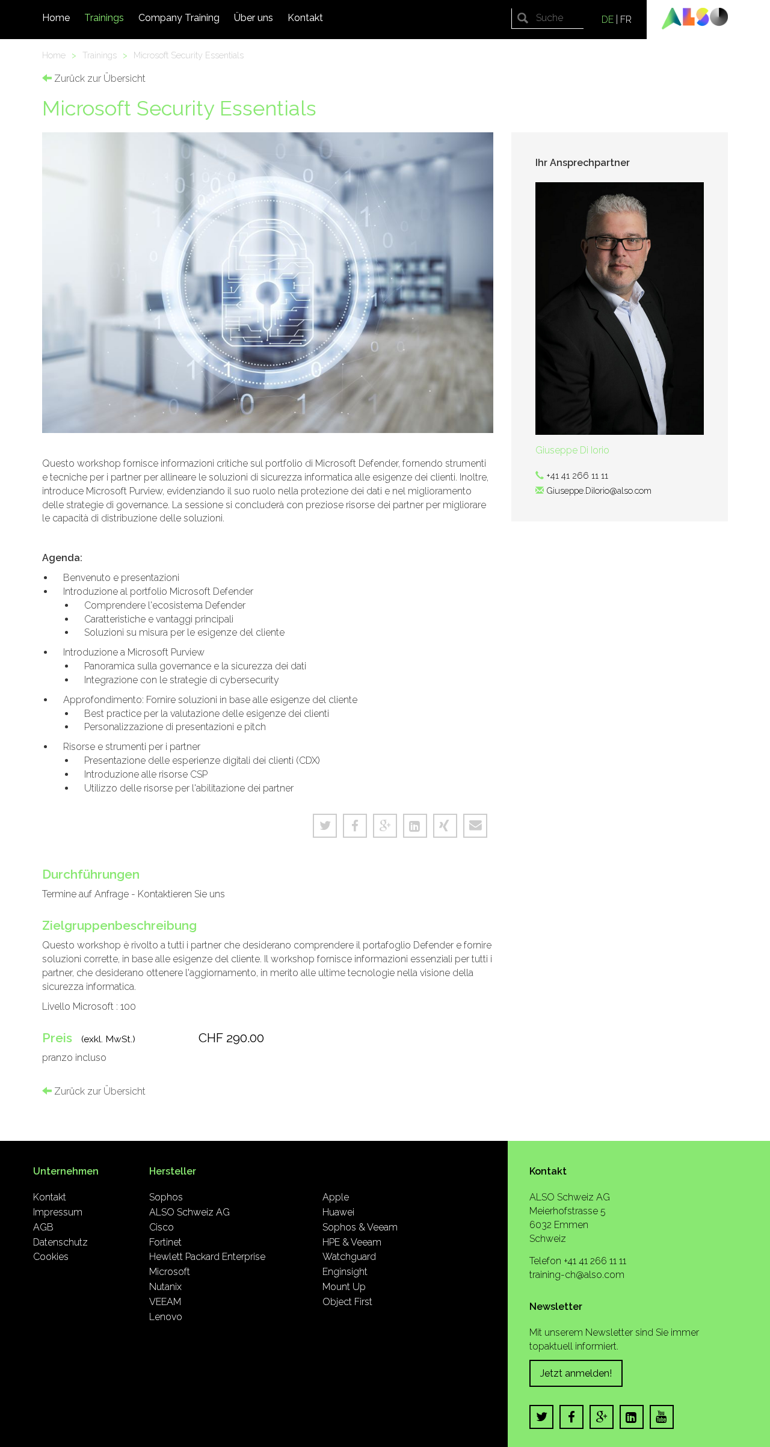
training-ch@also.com (576, 1274)
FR (626, 19)
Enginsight (345, 1271)
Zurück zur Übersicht (99, 78)
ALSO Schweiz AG (189, 1212)
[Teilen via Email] (475, 826)
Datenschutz (60, 1242)
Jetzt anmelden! (576, 1373)
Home (56, 17)
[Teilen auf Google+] (385, 826)
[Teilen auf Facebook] (355, 826)
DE (608, 19)
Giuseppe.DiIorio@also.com (598, 490)
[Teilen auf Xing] (445, 826)
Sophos (166, 1197)
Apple (335, 1197)
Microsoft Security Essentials (189, 55)
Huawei (338, 1212)
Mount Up (344, 1286)
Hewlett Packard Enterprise (207, 1256)
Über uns (253, 17)
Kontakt (305, 17)
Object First (347, 1301)
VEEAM (165, 1301)
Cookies (51, 1256)
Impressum (57, 1212)
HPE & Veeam (351, 1242)
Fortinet (165, 1242)
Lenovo (165, 1317)
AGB (43, 1227)
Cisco (161, 1227)
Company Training (179, 17)
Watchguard (349, 1256)
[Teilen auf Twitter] (325, 826)
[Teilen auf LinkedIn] (415, 826)
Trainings (104, 17)
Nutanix (165, 1286)
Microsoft (169, 1271)
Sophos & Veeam (360, 1227)
